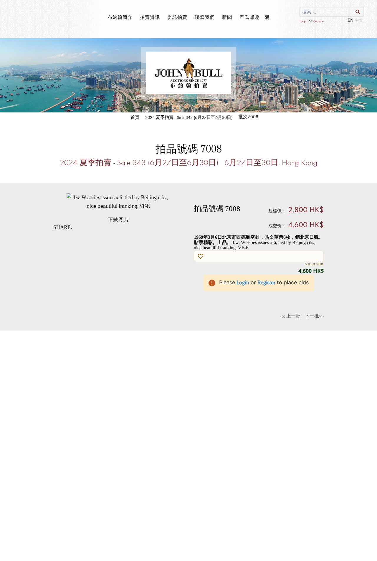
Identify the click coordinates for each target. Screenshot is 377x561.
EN (350, 20)
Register (318, 21)
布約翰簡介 (120, 17)
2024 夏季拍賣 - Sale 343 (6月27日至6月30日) (188, 117)
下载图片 (118, 220)
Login (303, 21)
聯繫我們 (205, 17)
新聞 (227, 17)
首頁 (134, 117)
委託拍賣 (177, 17)
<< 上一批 (290, 316)
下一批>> (314, 316)
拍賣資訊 (150, 17)
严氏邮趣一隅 (254, 17)
